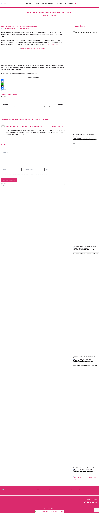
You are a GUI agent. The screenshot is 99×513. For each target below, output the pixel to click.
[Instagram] (88, 3)
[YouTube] (91, 3)
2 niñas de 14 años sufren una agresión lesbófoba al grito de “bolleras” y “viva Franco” (83, 361)
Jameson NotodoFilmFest (52, 44)
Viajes (37, 4)
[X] (33, 86)
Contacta (65, 490)
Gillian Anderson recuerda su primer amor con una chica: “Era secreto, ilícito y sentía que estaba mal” (84, 471)
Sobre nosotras (40, 490)
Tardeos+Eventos (47, 4)
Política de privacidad (75, 490)
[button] (31, 4)
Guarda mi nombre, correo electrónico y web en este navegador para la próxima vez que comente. (25, 174)
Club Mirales (69, 4)
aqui (39, 73)
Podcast (59, 4)
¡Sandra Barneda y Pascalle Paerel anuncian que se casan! (84, 249)
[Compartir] (33, 88)
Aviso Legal (85, 490)
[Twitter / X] (97, 3)
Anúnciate (57, 490)
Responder (9, 137)
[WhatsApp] (94, 3)
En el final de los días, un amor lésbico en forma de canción (24, 126)
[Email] (33, 82)
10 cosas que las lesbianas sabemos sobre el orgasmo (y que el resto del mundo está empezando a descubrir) (85, 139)
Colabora (49, 490)
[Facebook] (85, 3)
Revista (28, 4)
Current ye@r (4, 183)
